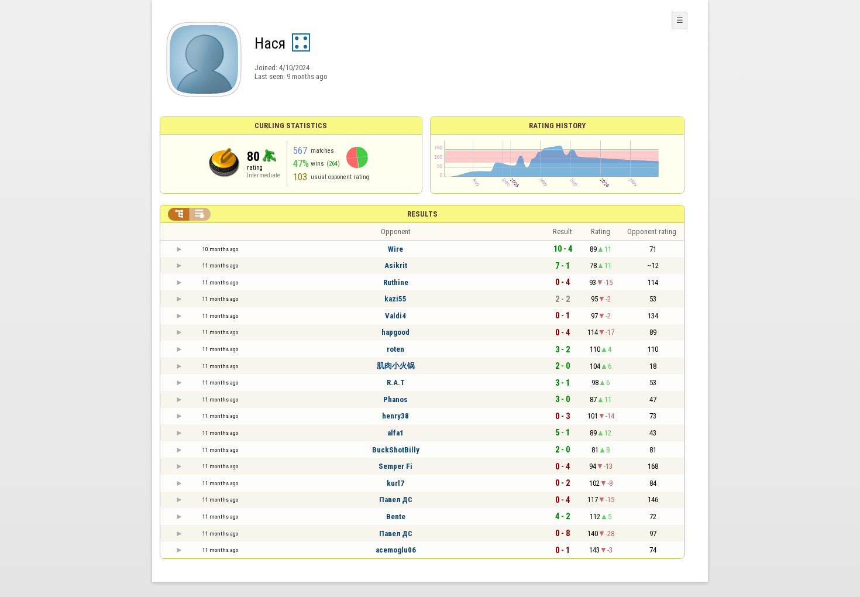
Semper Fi (395, 466)
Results (422, 214)
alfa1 (395, 432)
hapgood (395, 332)
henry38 (395, 415)
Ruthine (395, 282)
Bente (395, 516)
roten (395, 349)
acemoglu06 (396, 549)
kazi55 (395, 298)
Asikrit (395, 265)
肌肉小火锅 (396, 365)
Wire (395, 249)
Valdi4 (395, 315)
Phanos (395, 399)
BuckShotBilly (395, 449)
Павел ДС (395, 499)
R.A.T (396, 382)
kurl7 (395, 483)
